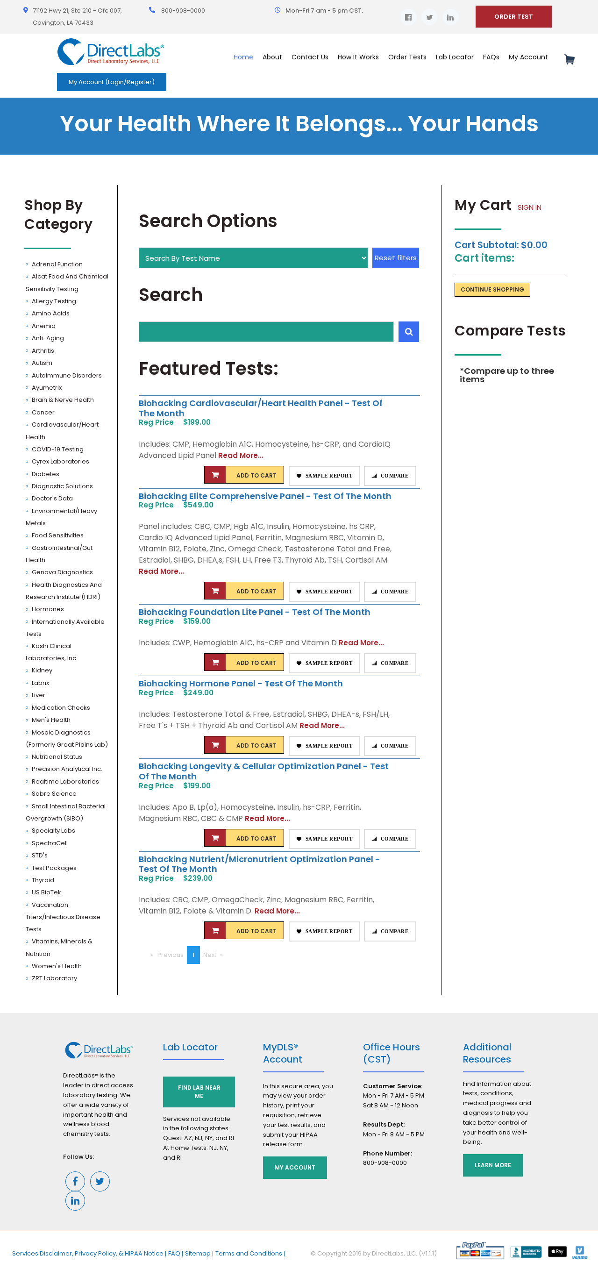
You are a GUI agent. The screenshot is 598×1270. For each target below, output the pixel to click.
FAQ (174, 1253)
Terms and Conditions (248, 1253)
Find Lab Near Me (199, 1092)
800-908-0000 (183, 10)
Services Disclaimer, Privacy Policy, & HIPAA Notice (88, 1253)
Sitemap (198, 1253)
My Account (295, 1167)
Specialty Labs (52, 830)
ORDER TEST (513, 16)
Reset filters (396, 258)
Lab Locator (455, 57)
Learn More (493, 1165)
